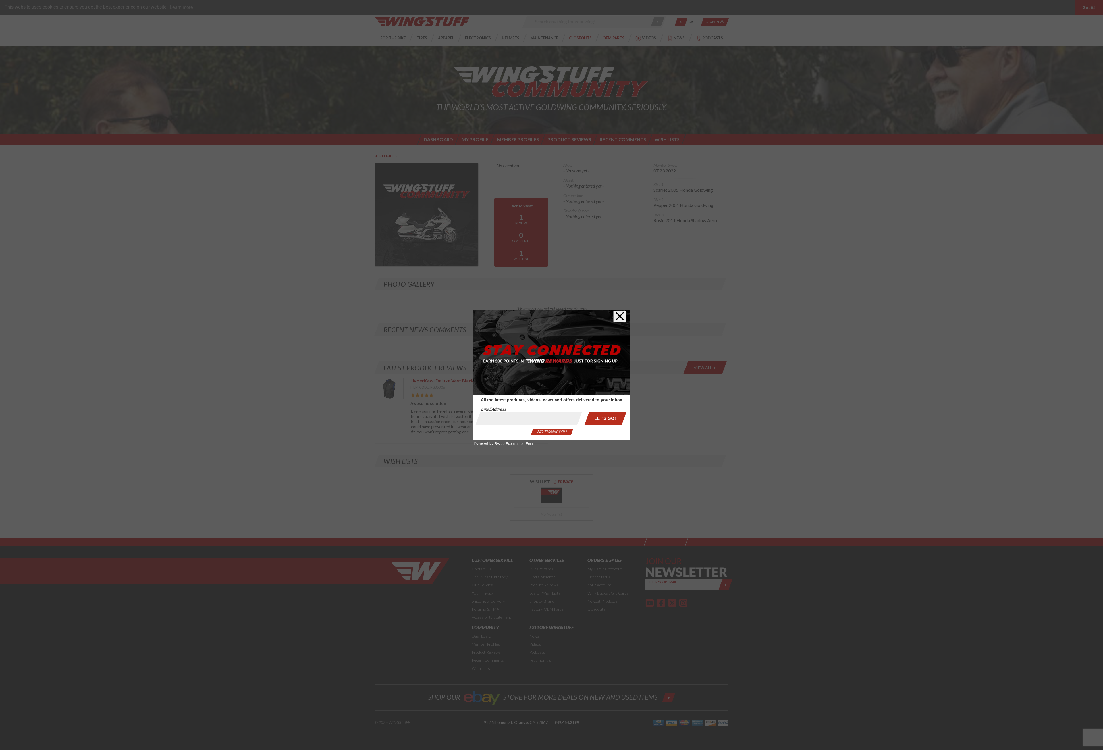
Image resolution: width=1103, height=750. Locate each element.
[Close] (619, 316)
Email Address (493, 409)
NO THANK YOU (552, 432)
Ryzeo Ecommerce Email (515, 444)
